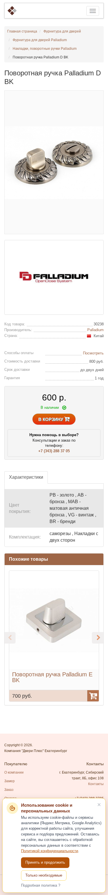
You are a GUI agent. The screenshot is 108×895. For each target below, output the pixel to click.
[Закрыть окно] (99, 805)
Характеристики (26, 477)
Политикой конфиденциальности (49, 851)
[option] (54, 636)
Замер (9, 781)
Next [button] (97, 638)
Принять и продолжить (45, 862)
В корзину (51, 419)
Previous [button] (10, 638)
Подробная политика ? (40, 885)
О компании (14, 772)
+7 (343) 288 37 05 (54, 451)
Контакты (96, 784)
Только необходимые (43, 875)
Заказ (9, 790)
